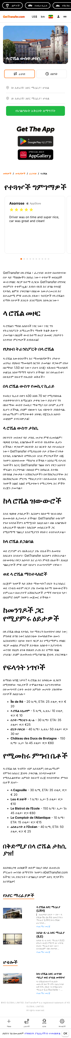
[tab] (9, 1023)
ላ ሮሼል (44, 173)
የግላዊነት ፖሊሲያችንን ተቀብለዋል (42, 1033)
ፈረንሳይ (33, 173)
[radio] (11, 209)
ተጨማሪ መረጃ (43, 926)
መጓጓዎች (7, 173)
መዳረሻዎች (20, 173)
